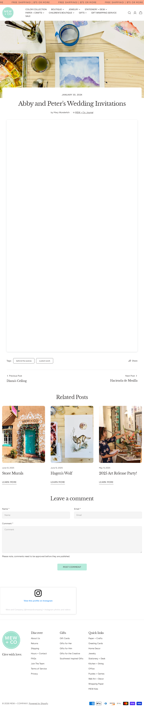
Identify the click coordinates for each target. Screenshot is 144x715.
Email (77, 509)
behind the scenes (24, 361)
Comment (7, 523)
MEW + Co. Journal (84, 112)
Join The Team (37, 663)
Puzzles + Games (96, 673)
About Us (35, 638)
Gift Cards (65, 638)
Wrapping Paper (96, 684)
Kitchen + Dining (96, 663)
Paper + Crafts (95, 638)
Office (91, 668)
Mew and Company (14, 609)
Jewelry (92, 653)
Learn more (9, 482)
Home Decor (94, 648)
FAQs (33, 658)
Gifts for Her (66, 643)
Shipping (35, 648)
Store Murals (12, 473)
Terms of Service (39, 668)
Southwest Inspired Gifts (71, 658)
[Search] (129, 13)
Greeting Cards (95, 643)
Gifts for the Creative (70, 653)
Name (5, 509)
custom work (44, 361)
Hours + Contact (39, 653)
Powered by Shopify (38, 703)
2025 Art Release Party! (118, 473)
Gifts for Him (66, 648)
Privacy (34, 673)
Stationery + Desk (96, 658)
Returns (34, 643)
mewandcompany (34, 609)
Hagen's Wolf (61, 473)
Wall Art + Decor (96, 679)
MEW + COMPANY (19, 703)
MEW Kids (93, 689)
